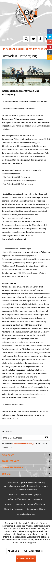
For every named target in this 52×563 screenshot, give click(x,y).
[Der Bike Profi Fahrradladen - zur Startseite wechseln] (26, 15)
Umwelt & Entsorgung (13, 509)
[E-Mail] (49, 57)
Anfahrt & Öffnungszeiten (19, 499)
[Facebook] (49, 31)
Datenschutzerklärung (36, 509)
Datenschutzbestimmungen (24, 443)
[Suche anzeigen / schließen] (26, 39)
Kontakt (8, 504)
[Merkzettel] (33, 39)
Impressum (20, 504)
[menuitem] (8, 39)
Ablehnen (13, 551)
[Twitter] (49, 36)
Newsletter (37, 499)
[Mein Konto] (40, 39)
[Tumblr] (49, 52)
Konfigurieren (26, 558)
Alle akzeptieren (33, 551)
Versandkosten (10, 486)
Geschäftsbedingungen (31, 494)
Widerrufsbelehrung (36, 504)
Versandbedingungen (26, 514)
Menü (11, 39)
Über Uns (13, 494)
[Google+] (49, 42)
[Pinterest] (49, 47)
